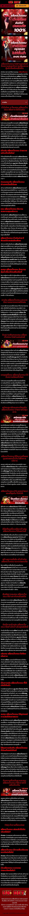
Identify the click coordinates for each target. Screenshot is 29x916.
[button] (26, 2)
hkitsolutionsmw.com (20, 913)
